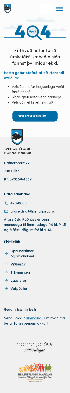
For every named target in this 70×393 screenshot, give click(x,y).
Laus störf (19, 280)
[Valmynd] (59, 8)
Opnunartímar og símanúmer (22, 253)
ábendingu (34, 318)
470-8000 (18, 203)
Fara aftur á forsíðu (32, 116)
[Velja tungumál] (46, 9)
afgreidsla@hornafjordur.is (32, 211)
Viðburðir (18, 264)
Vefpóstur (18, 288)
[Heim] (8, 8)
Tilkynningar (20, 272)
